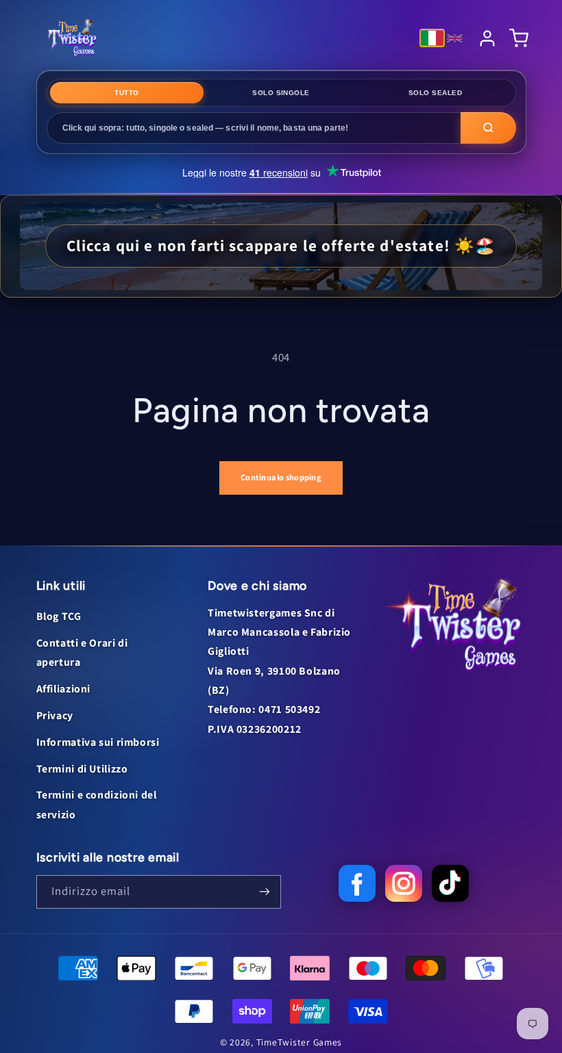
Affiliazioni (63, 688)
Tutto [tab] (126, 92)
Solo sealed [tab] (435, 92)
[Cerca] (488, 128)
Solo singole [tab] (281, 92)
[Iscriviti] (264, 892)
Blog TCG (59, 616)
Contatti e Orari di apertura (82, 652)
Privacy (54, 715)
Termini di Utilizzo (82, 769)
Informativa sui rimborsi (98, 742)
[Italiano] (432, 38)
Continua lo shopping (281, 477)
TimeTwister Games (299, 1042)
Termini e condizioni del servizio (96, 804)
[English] (455, 38)
